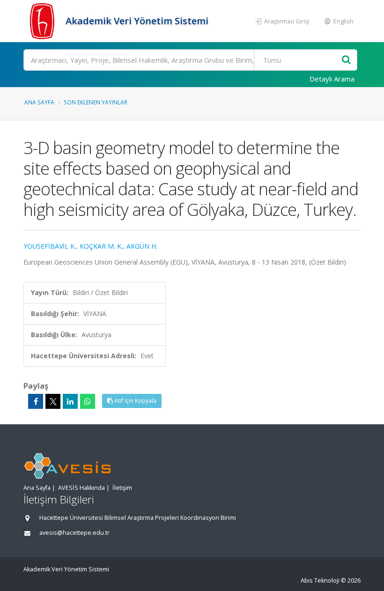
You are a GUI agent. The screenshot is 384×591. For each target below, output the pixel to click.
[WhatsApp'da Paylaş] (87, 401)
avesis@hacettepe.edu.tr (74, 533)
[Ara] (346, 60)
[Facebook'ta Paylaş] (35, 401)
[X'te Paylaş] (52, 401)
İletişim (122, 488)
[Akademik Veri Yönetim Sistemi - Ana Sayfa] (43, 21)
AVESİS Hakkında (81, 488)
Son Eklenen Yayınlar (95, 102)
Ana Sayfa (39, 102)
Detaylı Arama (332, 78)
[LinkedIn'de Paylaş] (70, 401)
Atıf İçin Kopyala (134, 401)
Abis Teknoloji (320, 580)
